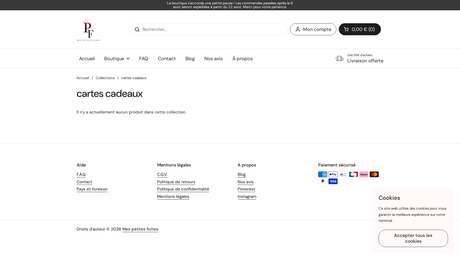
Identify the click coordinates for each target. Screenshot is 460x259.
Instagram (247, 196)
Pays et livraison (92, 189)
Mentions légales (173, 196)
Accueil (83, 78)
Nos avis (246, 181)
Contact (84, 181)
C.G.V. (162, 174)
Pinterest (246, 189)
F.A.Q (81, 174)
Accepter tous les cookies (413, 238)
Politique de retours (176, 181)
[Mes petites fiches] (89, 29)
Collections (105, 78)
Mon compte (317, 29)
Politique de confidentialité (183, 189)
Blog (242, 174)
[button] (360, 29)
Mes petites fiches (140, 229)
